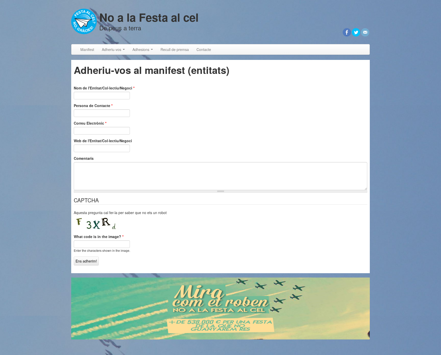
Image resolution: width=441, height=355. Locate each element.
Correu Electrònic (90, 123)
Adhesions (141, 49)
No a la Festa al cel (149, 17)
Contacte (204, 49)
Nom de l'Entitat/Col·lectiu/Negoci (104, 87)
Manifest (87, 49)
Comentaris (84, 158)
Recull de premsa (175, 49)
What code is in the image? (99, 236)
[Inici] (84, 20)
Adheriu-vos (112, 49)
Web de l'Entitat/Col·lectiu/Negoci (103, 140)
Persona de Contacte (93, 105)
